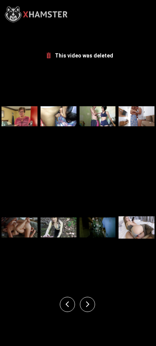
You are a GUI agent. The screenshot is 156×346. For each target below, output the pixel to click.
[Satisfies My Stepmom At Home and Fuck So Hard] (136, 116)
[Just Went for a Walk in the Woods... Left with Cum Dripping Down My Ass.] (58, 227)
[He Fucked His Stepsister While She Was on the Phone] (136, 227)
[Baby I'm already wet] (58, 116)
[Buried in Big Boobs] (97, 227)
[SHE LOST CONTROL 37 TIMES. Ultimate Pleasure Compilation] (19, 227)
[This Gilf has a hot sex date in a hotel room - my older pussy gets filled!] (19, 116)
